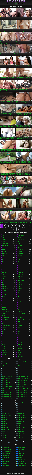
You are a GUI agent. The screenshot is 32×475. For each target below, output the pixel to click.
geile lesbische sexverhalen (7, 384)
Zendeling (20, 249)
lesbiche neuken (22, 417)
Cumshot (4, 276)
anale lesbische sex (6, 363)
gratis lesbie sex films (23, 388)
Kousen (20, 255)
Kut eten (20, 338)
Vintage (4, 336)
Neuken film (5, 459)
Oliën (3, 313)
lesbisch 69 (4, 435)
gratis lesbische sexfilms (7, 398)
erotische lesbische (6, 374)
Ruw (19, 350)
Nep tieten (4, 329)
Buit (19, 247)
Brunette (4, 239)
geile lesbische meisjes (23, 382)
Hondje (19, 243)
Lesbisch (4, 266)
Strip (3, 278)
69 (2, 323)
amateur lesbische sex (23, 361)
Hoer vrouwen (5, 311)
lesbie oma (4, 423)
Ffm (19, 296)
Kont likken (20, 317)
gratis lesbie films (6, 388)
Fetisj (3, 346)
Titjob (19, 354)
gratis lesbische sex (22, 394)
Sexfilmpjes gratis (6, 461)
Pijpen (3, 235)
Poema (3, 338)
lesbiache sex (21, 413)
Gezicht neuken (5, 319)
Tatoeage (20, 286)
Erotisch (20, 321)
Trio (3, 255)
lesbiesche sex (5, 431)
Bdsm (3, 305)
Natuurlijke (20, 276)
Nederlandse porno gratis (7, 453)
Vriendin (20, 294)
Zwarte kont (20, 311)
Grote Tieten (21, 239)
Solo (19, 266)
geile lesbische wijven (7, 386)
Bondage (4, 307)
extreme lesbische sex (23, 376)
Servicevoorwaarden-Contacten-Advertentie (16, 471)
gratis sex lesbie (22, 398)
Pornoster (20, 253)
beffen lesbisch (5, 365)
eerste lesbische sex (22, 370)
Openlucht (20, 284)
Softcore (4, 286)
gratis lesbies (5, 390)
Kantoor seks (21, 334)
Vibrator (4, 327)
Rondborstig (21, 235)
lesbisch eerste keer (6, 440)
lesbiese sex (5, 433)
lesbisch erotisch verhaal (15, 442)
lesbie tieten (5, 425)
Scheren (20, 245)
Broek (19, 327)
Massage (20, 348)
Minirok (19, 336)
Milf (3, 247)
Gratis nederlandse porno (7, 449)
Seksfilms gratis (21, 459)
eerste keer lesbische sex (7, 370)
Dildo (3, 299)
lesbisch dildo (21, 437)
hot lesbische (21, 409)
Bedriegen (20, 342)
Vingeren (20, 270)
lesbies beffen (21, 425)
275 (14, 229)
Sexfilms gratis (5, 465)
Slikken (4, 344)
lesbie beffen (5, 419)
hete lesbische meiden (23, 405)
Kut (19, 241)
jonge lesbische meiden (7, 411)
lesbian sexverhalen (7, 415)
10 (26, 226)
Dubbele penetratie (6, 325)
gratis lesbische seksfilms (7, 394)
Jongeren (4, 251)
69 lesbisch (4, 361)
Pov (19, 278)
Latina (19, 323)
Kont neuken (5, 288)
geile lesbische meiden (7, 382)
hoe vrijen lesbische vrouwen (23, 407)
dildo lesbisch (21, 365)
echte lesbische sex (22, 368)
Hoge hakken (21, 319)
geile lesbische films (22, 380)
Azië (3, 282)
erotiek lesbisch (5, 372)
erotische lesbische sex (7, 376)
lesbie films (4, 421)
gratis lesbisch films (6, 392)
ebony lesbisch (5, 368)
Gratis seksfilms (5, 455)
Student (4, 334)
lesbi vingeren (5, 413)
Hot (19, 259)
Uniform (4, 342)
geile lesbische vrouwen (23, 384)
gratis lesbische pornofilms (23, 392)
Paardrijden (5, 243)
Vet (3, 356)
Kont (3, 237)
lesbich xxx (4, 417)
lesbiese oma (21, 431)
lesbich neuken (21, 415)
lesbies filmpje (5, 427)
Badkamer (20, 356)
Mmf (19, 309)
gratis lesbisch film (22, 390)
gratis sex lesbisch (6, 400)
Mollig (3, 315)
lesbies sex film (5, 429)
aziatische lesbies (22, 363)
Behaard (20, 290)
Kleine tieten (5, 245)
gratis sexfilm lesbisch (23, 400)
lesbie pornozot (21, 423)
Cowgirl (20, 251)
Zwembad (4, 352)
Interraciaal (4, 272)
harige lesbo (5, 405)
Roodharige (5, 296)
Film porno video (22, 449)
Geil (3, 280)
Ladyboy (20, 346)
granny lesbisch (21, 386)
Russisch (20, 325)
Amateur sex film (22, 463)
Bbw (3, 331)
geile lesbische (5, 380)
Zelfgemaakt (5, 292)
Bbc (3, 284)
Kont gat (4, 350)
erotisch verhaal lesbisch (23, 372)
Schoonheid (21, 268)
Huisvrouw (20, 303)
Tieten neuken (21, 313)
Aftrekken (20, 299)
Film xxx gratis (5, 447)
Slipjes (19, 262)
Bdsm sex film (21, 457)
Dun (19, 292)
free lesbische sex (6, 378)
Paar (19, 315)
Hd (18, 264)
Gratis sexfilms (21, 447)
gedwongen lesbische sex (23, 378)
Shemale (20, 344)
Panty (19, 352)
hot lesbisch (5, 409)
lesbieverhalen (21, 433)
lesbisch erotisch (22, 440)
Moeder (4, 290)
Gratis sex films (5, 457)
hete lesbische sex (6, 407)
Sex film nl (4, 463)
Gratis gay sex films (6, 451)
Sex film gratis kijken (22, 451)
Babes (3, 249)
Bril (19, 340)
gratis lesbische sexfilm (23, 396)
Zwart (3, 268)
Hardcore (4, 241)
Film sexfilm (20, 455)
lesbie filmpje (21, 419)
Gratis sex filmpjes (22, 465)
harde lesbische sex (22, 403)
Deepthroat (4, 270)
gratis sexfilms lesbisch (7, 403)
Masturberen (21, 257)
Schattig (4, 257)
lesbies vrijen (21, 429)
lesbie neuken (21, 421)
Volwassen (4, 340)
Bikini (19, 331)
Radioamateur (21, 280)
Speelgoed (4, 264)
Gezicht (4, 294)
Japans (4, 301)
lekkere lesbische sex (23, 411)
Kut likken (4, 253)
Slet (3, 274)
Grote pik (4, 262)
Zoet (19, 282)
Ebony (19, 301)
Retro (3, 348)
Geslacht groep (5, 317)
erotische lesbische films (23, 374)
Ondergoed (20, 274)
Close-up (20, 288)
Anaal (3, 259)
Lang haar (4, 321)
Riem (19, 307)
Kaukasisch (20, 272)
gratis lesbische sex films (7, 396)
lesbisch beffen (5, 437)
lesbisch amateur (22, 435)
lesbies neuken (21, 427)
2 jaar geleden (16, 1)
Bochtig (20, 305)
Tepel (19, 329)
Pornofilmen (21, 461)
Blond (19, 237)
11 (30, 226)
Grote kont (4, 309)
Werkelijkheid (5, 303)
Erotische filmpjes (22, 453)
